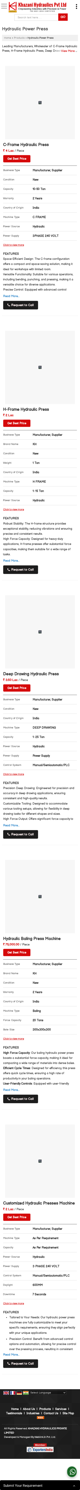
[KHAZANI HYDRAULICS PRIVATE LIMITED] (37, 7)
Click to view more (13, 245)
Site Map (68, 1413)
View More (68, 51)
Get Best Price (16, 158)
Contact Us (51, 1413)
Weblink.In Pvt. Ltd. (45, 1437)
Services (60, 1409)
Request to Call (22, 305)
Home (7, 38)
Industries (32, 1413)
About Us (29, 1409)
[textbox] (37, 17)
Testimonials (14, 1413)
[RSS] (40, 1417)
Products (19, 38)
